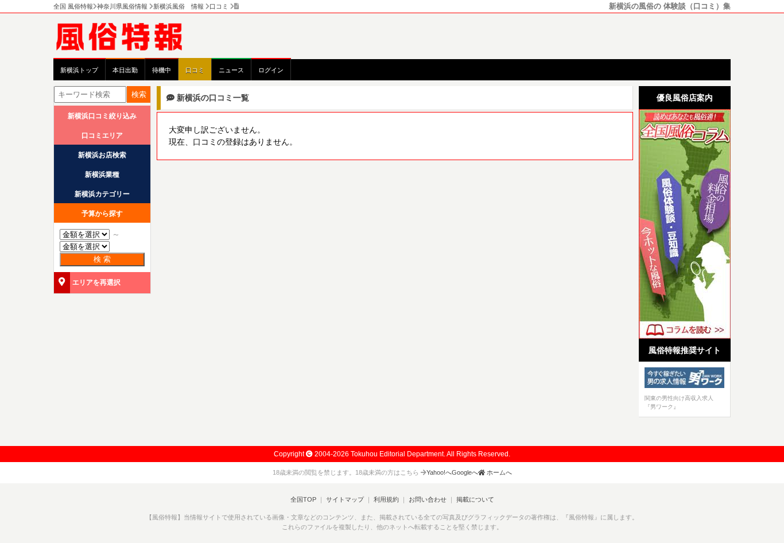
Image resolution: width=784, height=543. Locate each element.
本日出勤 (125, 70)
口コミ (194, 70)
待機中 (161, 70)
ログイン (271, 70)
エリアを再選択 (96, 282)
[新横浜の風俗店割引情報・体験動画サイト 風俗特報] (125, 36)
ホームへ (498, 472)
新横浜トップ (79, 70)
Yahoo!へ (439, 472)
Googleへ (465, 472)
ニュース (231, 70)
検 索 (102, 259)
